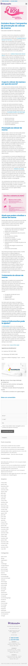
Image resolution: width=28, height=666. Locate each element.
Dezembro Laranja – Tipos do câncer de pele (12, 454)
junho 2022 (3, 495)
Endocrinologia (4, 571)
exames (14, 384)
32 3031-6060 (14, 1)
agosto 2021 (4, 513)
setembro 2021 (4, 511)
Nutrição (3, 590)
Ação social (4, 556)
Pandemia (3, 599)
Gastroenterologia (5, 578)
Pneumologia (4, 603)
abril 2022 (3, 498)
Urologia (3, 615)
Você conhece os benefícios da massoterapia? (12, 449)
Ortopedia (3, 596)
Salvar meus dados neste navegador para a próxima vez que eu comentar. (13, 426)
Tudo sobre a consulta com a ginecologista (13, 391)
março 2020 (4, 536)
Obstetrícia (4, 592)
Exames (7, 380)
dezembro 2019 (4, 541)
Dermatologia (4, 569)
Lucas (2, 465)
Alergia (2, 558)
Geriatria (3, 580)
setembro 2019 (4, 547)
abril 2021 (3, 520)
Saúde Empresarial (5, 612)
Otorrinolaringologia (6, 598)
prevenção (11, 386)
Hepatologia (4, 583)
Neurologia (3, 589)
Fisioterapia (4, 574)
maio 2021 (3, 518)
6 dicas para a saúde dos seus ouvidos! (10, 445)
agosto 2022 (4, 491)
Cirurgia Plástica (5, 565)
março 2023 (4, 482)
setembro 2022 (4, 489)
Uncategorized (5, 382)
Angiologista (4, 560)
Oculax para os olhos (6, 467)
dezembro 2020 (5, 527)
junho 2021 (3, 516)
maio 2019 (3, 549)
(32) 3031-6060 (15, 639)
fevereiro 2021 (4, 524)
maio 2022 (3, 497)
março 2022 (4, 500)
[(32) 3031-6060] (9, 639)
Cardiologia (4, 563)
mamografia (19, 384)
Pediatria (3, 601)
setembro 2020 (4, 532)
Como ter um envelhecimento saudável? (16, 465)
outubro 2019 (4, 545)
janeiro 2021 (3, 525)
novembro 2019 (4, 543)
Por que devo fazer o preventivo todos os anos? (12, 447)
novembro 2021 (4, 507)
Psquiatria (3, 608)
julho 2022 (3, 493)
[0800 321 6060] (1, 1)
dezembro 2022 (4, 486)
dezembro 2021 (4, 506)
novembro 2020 (4, 529)
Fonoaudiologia (4, 576)
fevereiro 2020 (4, 538)
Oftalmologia (4, 594)
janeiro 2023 (4, 484)
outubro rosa (4, 386)
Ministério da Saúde (19, 169)
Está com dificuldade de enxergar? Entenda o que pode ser (13, 467)
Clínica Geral (4, 567)
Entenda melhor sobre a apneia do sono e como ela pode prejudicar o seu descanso (13, 451)
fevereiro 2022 (4, 502)
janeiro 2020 (4, 540)
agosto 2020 (4, 534)
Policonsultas (6, 326)
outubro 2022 (4, 488)
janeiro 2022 (4, 504)
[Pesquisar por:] (14, 437)
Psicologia (3, 606)
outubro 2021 (4, 509)
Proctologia (4, 605)
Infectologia (4, 585)
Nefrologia (3, 587)
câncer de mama (6, 384)
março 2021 (3, 522)
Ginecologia (13, 380)
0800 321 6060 (5, 1)
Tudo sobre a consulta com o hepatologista (13, 474)
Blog (3, 380)
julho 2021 (3, 515)
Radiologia (18, 380)
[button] (26, 4)
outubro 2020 (4, 531)
